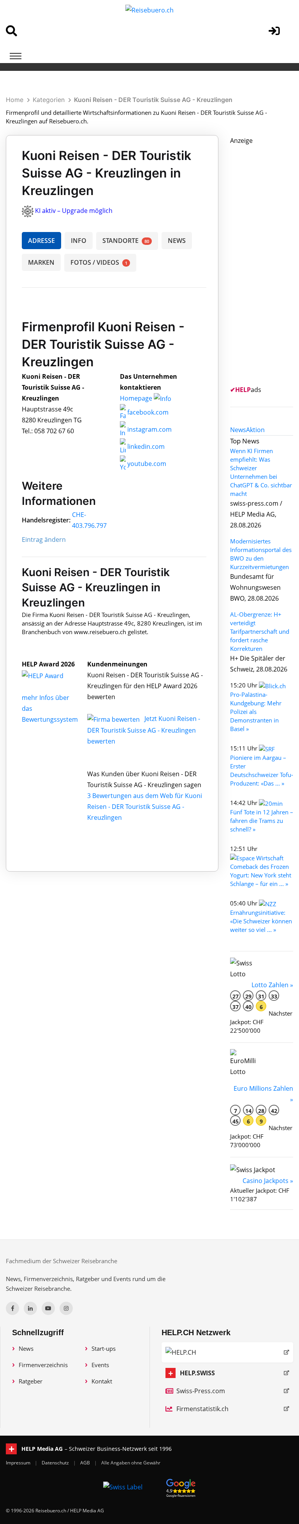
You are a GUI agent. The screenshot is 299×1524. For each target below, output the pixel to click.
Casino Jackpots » (268, 1180)
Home (14, 100)
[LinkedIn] (30, 1308)
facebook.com (147, 412)
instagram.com (149, 429)
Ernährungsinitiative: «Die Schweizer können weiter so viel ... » (261, 921)
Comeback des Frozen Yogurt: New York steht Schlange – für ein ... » (260, 875)
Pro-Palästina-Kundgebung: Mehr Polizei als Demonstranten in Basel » (255, 712)
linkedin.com (145, 446)
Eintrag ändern (44, 539)
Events (100, 1365)
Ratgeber (30, 1381)
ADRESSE (41, 240)
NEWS (177, 240)
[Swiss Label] (122, 1486)
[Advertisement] (264, 263)
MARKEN (41, 262)
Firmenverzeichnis (43, 1365)
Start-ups (103, 1348)
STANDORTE (125, 240)
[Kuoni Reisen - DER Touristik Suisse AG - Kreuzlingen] (51, 675)
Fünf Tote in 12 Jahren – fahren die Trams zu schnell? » (261, 820)
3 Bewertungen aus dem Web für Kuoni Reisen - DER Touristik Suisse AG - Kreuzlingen (144, 806)
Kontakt (101, 1381)
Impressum (19, 1462)
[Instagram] (66, 1308)
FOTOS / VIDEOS (98, 262)
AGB (85, 1462)
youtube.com (146, 463)
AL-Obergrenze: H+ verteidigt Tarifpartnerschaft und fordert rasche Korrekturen (259, 631)
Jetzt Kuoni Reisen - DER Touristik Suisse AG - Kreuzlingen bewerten (143, 729)
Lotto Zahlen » (272, 985)
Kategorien (49, 100)
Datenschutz (56, 1462)
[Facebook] (12, 1308)
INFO (78, 240)
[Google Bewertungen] (181, 1486)
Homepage (137, 398)
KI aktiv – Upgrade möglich (74, 210)
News (26, 1348)
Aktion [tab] (255, 429)
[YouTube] (48, 1308)
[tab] (238, 429)
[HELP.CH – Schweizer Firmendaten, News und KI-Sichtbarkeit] (227, 1352)
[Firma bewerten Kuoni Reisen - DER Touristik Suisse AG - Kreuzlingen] (114, 718)
